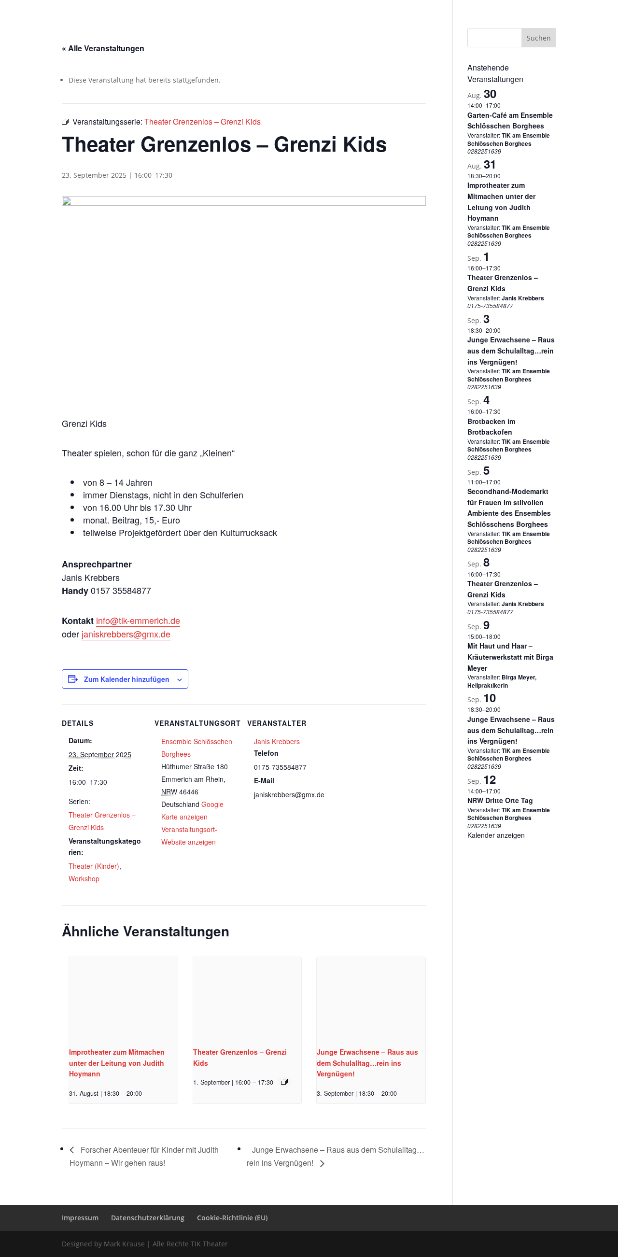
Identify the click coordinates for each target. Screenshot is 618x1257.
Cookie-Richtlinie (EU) (526, 7)
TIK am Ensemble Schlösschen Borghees (508, 139)
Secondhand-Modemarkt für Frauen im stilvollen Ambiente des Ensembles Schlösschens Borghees (509, 507)
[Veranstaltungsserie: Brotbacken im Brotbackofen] (505, 411)
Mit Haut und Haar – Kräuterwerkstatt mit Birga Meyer (510, 656)
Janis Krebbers (277, 741)
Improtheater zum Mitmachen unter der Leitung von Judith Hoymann (117, 1062)
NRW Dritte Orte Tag (500, 800)
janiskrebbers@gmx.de (126, 633)
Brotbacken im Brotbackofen (491, 426)
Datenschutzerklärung (456, 7)
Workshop (84, 878)
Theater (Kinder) (94, 866)
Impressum (399, 7)
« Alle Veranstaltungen (103, 48)
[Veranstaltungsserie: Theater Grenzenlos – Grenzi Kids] (284, 1082)
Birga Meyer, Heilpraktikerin (501, 681)
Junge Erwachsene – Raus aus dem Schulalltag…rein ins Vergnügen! (367, 1062)
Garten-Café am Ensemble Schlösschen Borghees (510, 120)
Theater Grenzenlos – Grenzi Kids (502, 282)
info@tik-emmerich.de (138, 620)
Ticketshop (309, 21)
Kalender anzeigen (496, 835)
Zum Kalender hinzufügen (126, 679)
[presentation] (123, 998)
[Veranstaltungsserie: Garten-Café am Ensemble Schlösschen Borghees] (505, 105)
